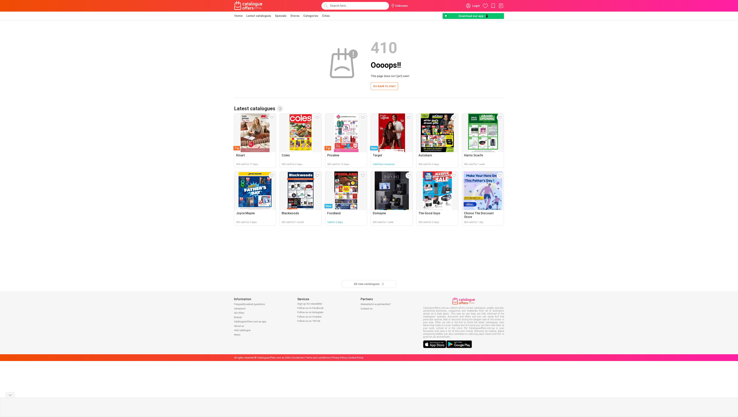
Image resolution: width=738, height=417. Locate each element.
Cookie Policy (355, 357)
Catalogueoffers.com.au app (250, 321)
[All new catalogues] (280, 109)
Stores (294, 16)
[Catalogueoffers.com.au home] (248, 6)
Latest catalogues (258, 16)
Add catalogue (242, 330)
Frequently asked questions (249, 304)
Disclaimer (298, 357)
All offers (239, 312)
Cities (326, 16)
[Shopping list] (501, 6)
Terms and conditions (317, 357)
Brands (238, 317)
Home (238, 16)
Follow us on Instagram (310, 312)
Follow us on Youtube (309, 316)
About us (239, 326)
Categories (310, 16)
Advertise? (240, 308)
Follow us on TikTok (308, 321)
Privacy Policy (339, 357)
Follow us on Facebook (310, 308)
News (237, 334)
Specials (281, 16)
